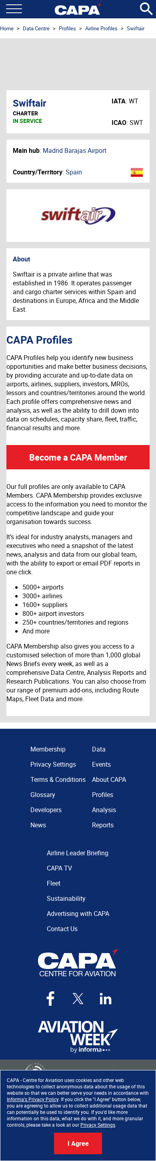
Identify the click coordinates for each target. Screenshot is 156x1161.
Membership (48, 749)
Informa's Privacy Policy (32, 1099)
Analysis (104, 809)
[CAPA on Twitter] (78, 998)
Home (7, 28)
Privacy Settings (97, 1124)
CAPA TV (59, 868)
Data (99, 749)
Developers (46, 809)
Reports (103, 825)
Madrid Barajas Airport (74, 150)
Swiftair (135, 28)
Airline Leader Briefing (77, 852)
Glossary (42, 794)
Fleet (53, 883)
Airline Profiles (101, 28)
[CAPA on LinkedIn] (105, 998)
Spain (74, 172)
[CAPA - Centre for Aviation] (78, 9)
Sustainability (66, 898)
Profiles (67, 28)
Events (101, 764)
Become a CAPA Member (78, 457)
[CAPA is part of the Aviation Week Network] (78, 1037)
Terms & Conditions (58, 779)
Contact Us (62, 928)
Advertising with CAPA (78, 913)
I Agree (78, 1143)
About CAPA (109, 779)
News (38, 825)
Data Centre (36, 28)
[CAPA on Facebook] (50, 998)
